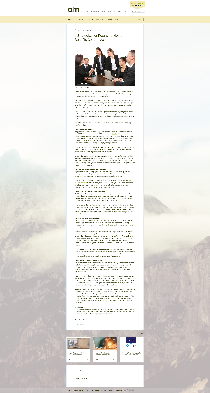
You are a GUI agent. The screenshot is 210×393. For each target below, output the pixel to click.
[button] (127, 19)
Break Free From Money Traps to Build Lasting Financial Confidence (76, 354)
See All (142, 333)
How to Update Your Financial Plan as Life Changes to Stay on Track (104, 354)
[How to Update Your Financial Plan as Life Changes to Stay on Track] (105, 343)
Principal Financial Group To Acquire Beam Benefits (131, 354)
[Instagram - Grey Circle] (133, 390)
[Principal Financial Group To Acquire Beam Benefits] (131, 343)
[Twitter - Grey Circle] (130, 390)
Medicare (109, 19)
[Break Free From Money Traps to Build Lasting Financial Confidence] (78, 343)
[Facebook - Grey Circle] (125, 390)
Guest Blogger (100, 19)
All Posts (68, 19)
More (116, 19)
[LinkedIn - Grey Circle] (127, 390)
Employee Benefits (79, 19)
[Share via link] (87, 319)
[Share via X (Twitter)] (79, 319)
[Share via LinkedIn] (83, 319)
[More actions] (134, 31)
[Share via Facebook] (75, 319)
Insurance (90, 19)
